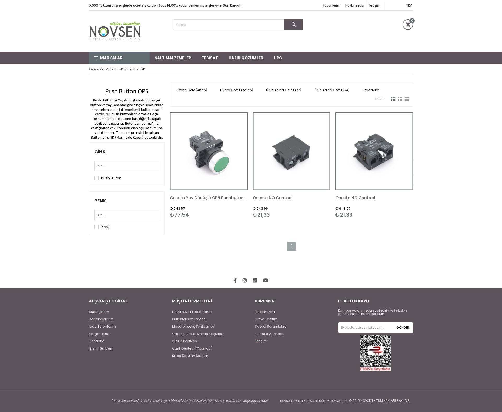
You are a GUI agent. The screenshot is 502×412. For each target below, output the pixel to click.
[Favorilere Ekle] (208, 165)
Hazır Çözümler (246, 58)
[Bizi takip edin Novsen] (115, 31)
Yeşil (105, 227)
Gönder (402, 327)
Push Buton (111, 178)
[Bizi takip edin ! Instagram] (245, 280)
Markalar (111, 58)
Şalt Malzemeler (173, 58)
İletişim (374, 5)
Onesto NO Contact (273, 198)
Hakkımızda (354, 5)
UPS (278, 58)
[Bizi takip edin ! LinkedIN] (255, 280)
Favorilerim (331, 5)
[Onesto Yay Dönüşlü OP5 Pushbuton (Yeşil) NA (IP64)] (209, 151)
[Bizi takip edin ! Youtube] (265, 280)
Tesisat (210, 58)
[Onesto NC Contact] (374, 151)
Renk (100, 201)
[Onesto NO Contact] (291, 151)
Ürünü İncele (227, 165)
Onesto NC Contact (355, 198)
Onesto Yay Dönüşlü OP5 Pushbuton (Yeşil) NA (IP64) (209, 198)
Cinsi (100, 152)
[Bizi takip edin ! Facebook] (235, 280)
